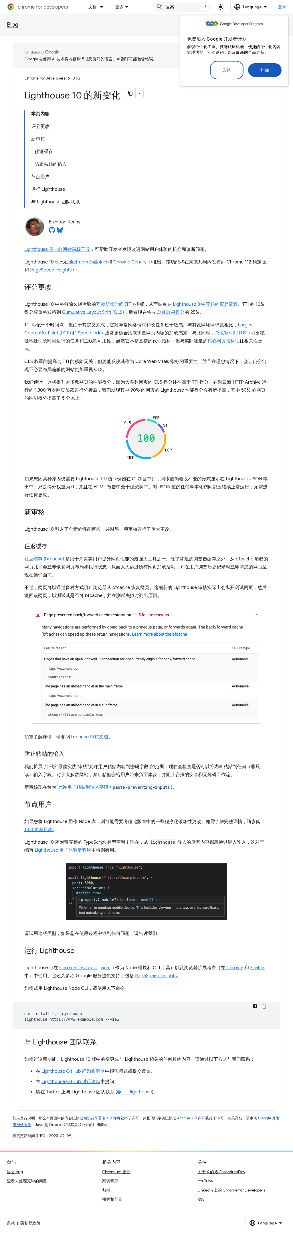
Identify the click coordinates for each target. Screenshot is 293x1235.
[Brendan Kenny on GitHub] (52, 232)
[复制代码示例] (264, 1006)
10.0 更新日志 (38, 829)
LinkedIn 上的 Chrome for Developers (231, 1190)
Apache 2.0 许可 (191, 1118)
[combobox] (182, 7)
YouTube (205, 1181)
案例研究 (110, 1181)
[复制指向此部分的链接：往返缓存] (53, 546)
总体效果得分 (171, 312)
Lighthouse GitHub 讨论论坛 (70, 1082)
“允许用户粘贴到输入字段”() (114, 787)
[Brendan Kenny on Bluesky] (60, 232)
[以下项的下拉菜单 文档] (103, 6)
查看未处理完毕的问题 (27, 1181)
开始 (265, 70)
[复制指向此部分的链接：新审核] (50, 512)
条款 (11, 1223)
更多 (119, 6)
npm (105, 968)
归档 (106, 1190)
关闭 (226, 70)
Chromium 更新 (116, 1171)
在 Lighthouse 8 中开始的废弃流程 (202, 304)
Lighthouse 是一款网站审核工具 (57, 249)
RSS (201, 1199)
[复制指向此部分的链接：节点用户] (57, 805)
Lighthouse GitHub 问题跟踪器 (73, 1071)
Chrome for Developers (44, 78)
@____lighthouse (134, 1092)
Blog (12, 24)
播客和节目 (112, 1199)
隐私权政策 (30, 1223)
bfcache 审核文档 (89, 737)
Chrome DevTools (78, 968)
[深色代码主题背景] (255, 1006)
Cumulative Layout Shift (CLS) (93, 312)
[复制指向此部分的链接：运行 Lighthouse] (80, 951)
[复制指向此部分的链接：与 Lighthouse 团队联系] (102, 1042)
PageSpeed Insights (51, 270)
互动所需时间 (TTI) (115, 304)
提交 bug (15, 1171)
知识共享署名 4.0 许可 (101, 1118)
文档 (92, 6)
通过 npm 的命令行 (88, 262)
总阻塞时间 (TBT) (232, 333)
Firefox (257, 968)
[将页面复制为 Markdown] (130, 93)
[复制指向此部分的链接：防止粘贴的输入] (70, 754)
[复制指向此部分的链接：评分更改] (57, 287)
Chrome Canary (129, 262)
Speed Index (91, 333)
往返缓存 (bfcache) (44, 559)
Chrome (234, 968)
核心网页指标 (221, 341)
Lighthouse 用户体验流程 (61, 850)
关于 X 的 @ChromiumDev (221, 1171)
